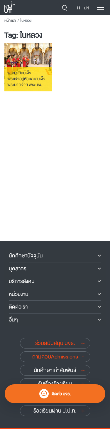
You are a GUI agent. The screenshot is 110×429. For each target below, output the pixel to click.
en (86, 7)
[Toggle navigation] (101, 7)
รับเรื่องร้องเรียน (55, 383)
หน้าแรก (10, 20)
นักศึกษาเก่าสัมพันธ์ (55, 370)
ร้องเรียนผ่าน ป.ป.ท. (55, 410)
